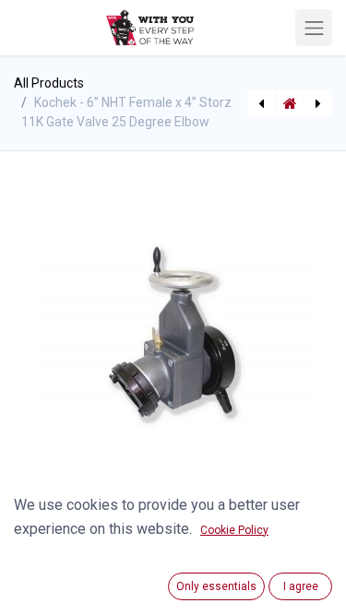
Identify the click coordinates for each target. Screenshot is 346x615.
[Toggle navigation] (313, 27)
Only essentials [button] (216, 586)
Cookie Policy (234, 530)
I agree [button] (300, 586)
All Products (49, 83)
